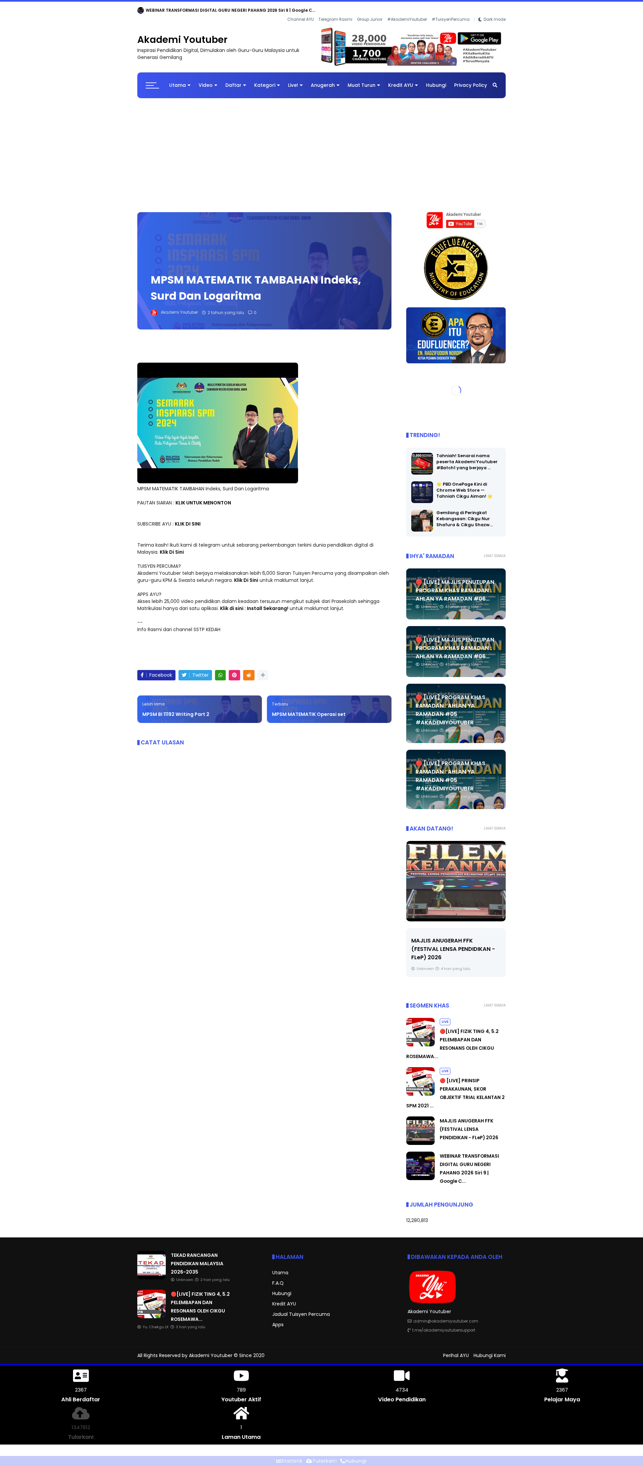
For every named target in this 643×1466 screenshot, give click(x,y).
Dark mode (495, 10)
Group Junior (369, 10)
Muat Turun (361, 79)
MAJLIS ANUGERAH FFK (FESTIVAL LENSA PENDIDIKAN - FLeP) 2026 (469, 1124)
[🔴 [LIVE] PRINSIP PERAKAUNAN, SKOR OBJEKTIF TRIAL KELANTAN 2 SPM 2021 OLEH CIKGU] (420, 1088)
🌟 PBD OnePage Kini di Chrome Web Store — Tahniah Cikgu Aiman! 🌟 (464, 485)
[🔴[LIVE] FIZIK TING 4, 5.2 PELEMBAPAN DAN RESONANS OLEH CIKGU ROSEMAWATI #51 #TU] (420, 1039)
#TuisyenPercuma (451, 10)
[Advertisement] (321, 146)
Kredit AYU (400, 79)
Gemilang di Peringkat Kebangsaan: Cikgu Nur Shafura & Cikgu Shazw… (464, 513)
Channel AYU (300, 10)
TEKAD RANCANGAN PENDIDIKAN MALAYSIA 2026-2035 (203, 10)
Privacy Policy (470, 79)
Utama (177, 79)
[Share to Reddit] (249, 670)
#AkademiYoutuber (407, 10)
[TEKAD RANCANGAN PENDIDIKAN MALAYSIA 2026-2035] (140, 12)
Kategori (264, 79)
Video (206, 79)
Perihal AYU (456, 1350)
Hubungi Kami (490, 1350)
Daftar (233, 79)
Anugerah (323, 79)
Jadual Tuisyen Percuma (301, 1308)
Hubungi (436, 79)
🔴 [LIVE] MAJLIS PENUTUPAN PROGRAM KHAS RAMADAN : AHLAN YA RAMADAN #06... (455, 585)
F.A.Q (278, 1277)
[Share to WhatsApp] (220, 670)
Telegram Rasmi (335, 10)
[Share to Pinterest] (234, 670)
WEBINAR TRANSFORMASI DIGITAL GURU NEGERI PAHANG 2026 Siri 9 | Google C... (452, 943)
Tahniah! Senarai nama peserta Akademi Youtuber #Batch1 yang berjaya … (467, 456)
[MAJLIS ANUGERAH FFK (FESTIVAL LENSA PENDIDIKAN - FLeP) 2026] (420, 1138)
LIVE (445, 1016)
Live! (293, 79)
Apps (278, 1319)
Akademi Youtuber (182, 34)
